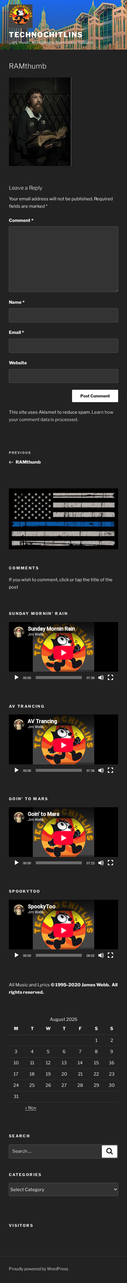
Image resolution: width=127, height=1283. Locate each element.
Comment (21, 220)
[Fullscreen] (110, 678)
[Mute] (101, 678)
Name (17, 302)
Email (16, 332)
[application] (63, 652)
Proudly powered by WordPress (38, 1268)
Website (18, 363)
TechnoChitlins (46, 34)
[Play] (16, 678)
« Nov (30, 1107)
